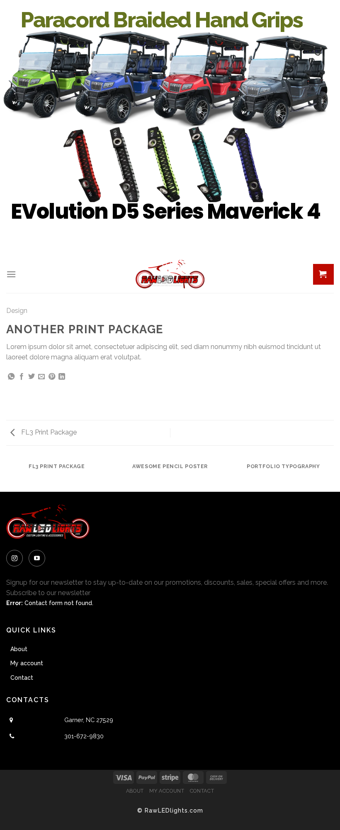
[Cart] (323, 274)
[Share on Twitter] (31, 377)
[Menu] (11, 274)
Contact (21, 677)
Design (16, 311)
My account (26, 663)
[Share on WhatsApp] (11, 377)
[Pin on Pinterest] (52, 377)
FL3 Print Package (48, 432)
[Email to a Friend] (41, 377)
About (18, 649)
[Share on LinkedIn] (61, 377)
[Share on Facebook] (21, 377)
